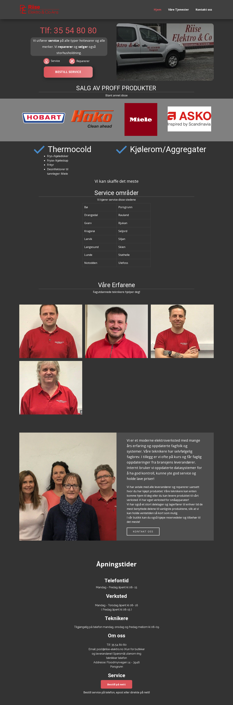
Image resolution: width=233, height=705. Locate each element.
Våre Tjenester (178, 9)
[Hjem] (39, 9)
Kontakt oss (204, 9)
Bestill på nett (116, 684)
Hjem (157, 9)
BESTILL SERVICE (68, 72)
